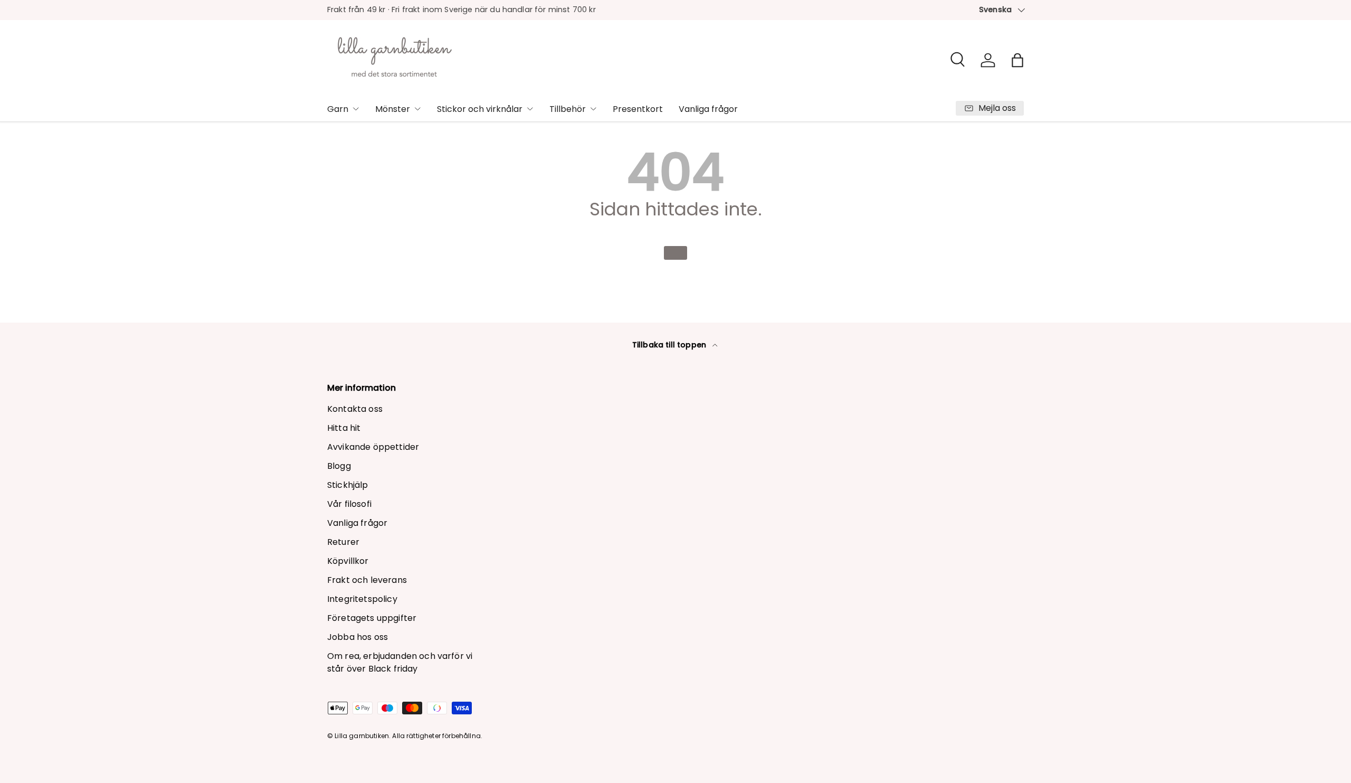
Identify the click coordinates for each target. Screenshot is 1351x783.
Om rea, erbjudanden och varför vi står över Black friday (399, 662)
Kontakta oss (355, 409)
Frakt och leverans (367, 580)
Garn (337, 109)
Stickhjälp (347, 485)
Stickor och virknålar (479, 109)
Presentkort (638, 109)
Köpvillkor (348, 561)
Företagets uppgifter (371, 618)
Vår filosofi (349, 504)
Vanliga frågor (708, 109)
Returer (343, 542)
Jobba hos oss (357, 637)
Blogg (339, 466)
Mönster (392, 109)
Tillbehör (567, 109)
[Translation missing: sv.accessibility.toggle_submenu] (355, 108)
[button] (1017, 60)
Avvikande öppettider (373, 447)
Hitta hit (343, 428)
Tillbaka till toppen (670, 344)
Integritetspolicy (362, 599)
